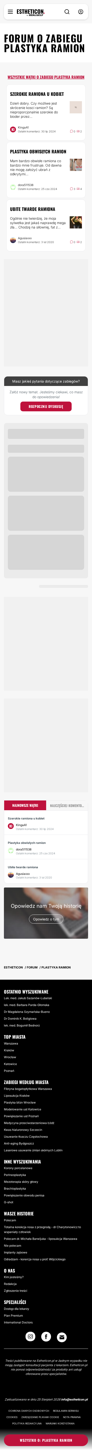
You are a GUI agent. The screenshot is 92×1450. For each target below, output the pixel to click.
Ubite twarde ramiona (32, 209)
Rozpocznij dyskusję (46, 406)
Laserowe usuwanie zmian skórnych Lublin (33, 1150)
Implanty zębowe (15, 1252)
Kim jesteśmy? (14, 1277)
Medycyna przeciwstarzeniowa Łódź (29, 1123)
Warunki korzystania (60, 1423)
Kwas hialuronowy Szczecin (23, 1130)
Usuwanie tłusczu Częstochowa (26, 1136)
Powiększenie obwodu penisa (24, 1195)
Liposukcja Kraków (17, 1095)
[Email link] (62, 1337)
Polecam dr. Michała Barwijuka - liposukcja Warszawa (40, 1239)
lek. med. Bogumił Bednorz (22, 1025)
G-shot (8, 1202)
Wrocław (10, 1057)
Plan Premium (13, 1315)
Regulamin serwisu (66, 1410)
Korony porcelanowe (18, 1168)
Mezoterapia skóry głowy (21, 1182)
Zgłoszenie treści (15, 1290)
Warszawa (11, 1043)
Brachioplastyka (15, 1188)
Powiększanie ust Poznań (21, 1116)
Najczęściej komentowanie (69, 805)
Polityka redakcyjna (27, 1423)
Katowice (10, 1064)
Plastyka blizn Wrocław (20, 1102)
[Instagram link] (30, 1338)
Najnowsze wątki (25, 805)
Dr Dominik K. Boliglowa (20, 1018)
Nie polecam (12, 1245)
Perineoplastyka (15, 1175)
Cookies (11, 1417)
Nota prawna (72, 1417)
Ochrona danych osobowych (28, 1410)
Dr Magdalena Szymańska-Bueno (27, 1012)
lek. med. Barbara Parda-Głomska (26, 1005)
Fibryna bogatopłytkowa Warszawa (28, 1089)
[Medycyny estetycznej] (31, 12)
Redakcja (10, 1284)
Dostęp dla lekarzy (16, 1309)
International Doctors (18, 1322)
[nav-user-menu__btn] (80, 12)
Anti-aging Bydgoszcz (19, 1143)
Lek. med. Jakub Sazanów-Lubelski (28, 998)
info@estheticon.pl (74, 1399)
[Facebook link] (46, 1338)
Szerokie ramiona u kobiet (37, 93)
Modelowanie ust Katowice (22, 1109)
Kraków (9, 1050)
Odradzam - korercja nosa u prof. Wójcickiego (35, 1259)
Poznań (9, 1071)
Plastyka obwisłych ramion (38, 151)
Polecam (10, 1220)
